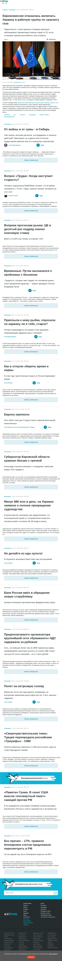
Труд (42, 145)
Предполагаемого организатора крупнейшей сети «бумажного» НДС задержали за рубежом (30, 638)
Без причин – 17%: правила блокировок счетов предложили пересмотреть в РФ (27, 844)
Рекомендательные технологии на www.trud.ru (48, 916)
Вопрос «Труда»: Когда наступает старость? (28, 177)
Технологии (26, 917)
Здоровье (26, 913)
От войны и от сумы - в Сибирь (27, 129)
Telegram (25, 924)
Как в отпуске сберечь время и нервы (26, 368)
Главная (5, 9)
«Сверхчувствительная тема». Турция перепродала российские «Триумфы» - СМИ (28, 737)
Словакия (32, 114)
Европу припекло (16, 414)
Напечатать (52, 39)
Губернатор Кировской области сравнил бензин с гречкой (27, 458)
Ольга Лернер (8, 382)
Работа (25, 907)
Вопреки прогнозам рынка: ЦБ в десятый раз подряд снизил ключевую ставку (27, 229)
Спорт (25, 911)
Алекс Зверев (8, 702)
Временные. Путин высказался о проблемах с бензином (28, 272)
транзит (22, 114)
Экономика (12, 9)
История (25, 909)
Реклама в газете (45, 913)
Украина (7, 114)
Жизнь (42, 903)
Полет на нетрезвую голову (24, 686)
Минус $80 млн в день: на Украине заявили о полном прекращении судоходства (29, 505)
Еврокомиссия (9, 116)
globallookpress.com (19, 82)
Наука (25, 915)
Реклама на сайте (46, 911)
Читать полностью (31, 160)
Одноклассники (28, 922)
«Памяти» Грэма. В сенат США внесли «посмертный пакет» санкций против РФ (26, 796)
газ (15, 114)
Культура (43, 909)
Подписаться (55, 893)
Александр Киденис (14, 145)
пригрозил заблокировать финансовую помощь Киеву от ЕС (38, 102)
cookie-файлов (53, 954)
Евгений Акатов (13, 195)
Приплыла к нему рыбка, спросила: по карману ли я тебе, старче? (30, 322)
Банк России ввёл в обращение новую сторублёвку (27, 594)
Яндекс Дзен (27, 921)
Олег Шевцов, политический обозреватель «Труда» (19, 427)
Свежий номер (27, 903)
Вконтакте (26, 919)
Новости (25, 905)
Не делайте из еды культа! (23, 553)
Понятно (31, 957)
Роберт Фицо (44, 114)
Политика (43, 905)
